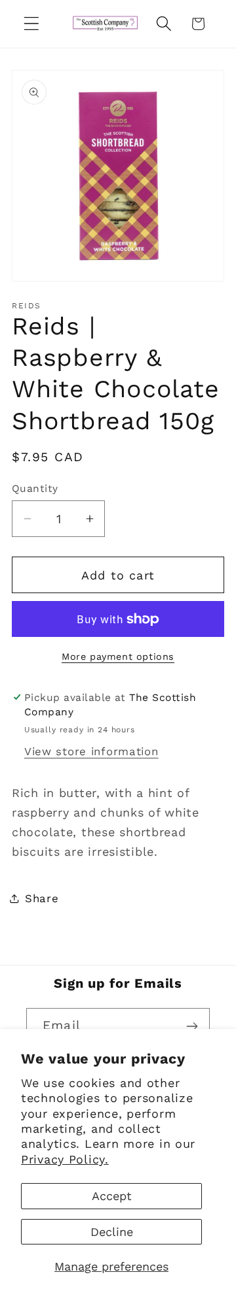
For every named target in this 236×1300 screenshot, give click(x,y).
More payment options (118, 656)
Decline (111, 1232)
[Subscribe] (191, 1026)
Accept (112, 1196)
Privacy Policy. (65, 1159)
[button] (31, 24)
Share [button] (42, 898)
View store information (91, 751)
